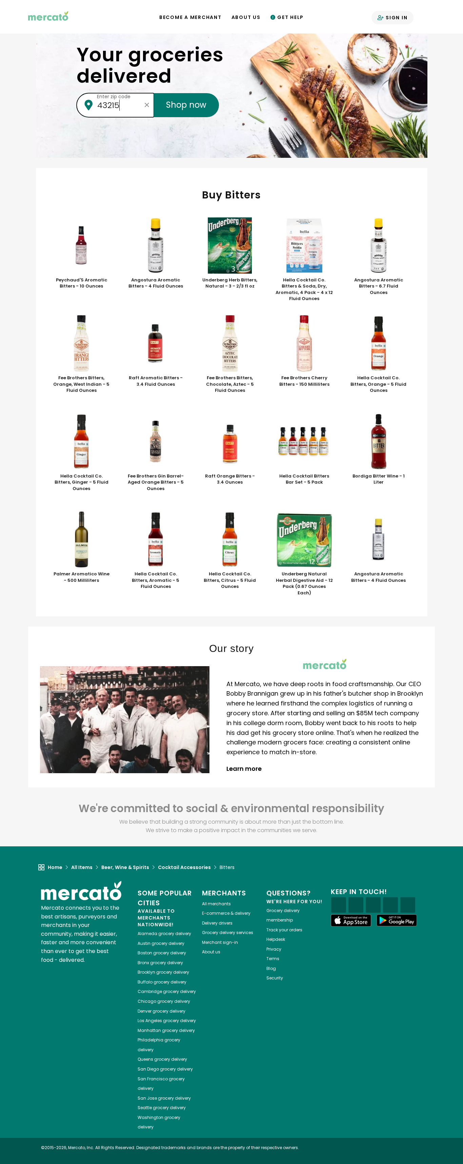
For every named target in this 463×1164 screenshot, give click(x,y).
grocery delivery (164, 933)
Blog (271, 968)
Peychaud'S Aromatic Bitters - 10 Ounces (81, 283)
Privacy (273, 949)
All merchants (216, 904)
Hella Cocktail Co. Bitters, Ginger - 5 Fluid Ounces (81, 482)
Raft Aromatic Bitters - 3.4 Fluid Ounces (156, 381)
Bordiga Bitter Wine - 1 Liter (379, 479)
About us (211, 952)
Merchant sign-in (220, 942)
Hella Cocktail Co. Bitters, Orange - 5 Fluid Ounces (378, 384)
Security (274, 978)
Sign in (395, 17)
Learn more (244, 768)
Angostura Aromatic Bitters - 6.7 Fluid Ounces (378, 286)
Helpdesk (275, 939)
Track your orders (284, 930)
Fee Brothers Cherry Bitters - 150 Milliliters (304, 381)
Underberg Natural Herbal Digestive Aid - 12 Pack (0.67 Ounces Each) (304, 583)
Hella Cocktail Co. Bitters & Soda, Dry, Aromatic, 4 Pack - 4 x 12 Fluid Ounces (304, 289)
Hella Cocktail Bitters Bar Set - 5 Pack (304, 479)
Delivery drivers (217, 923)
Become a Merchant (190, 17)
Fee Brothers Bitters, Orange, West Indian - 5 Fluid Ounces (81, 384)
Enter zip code (113, 96)
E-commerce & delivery (226, 913)
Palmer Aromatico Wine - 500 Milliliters (81, 577)
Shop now (186, 104)
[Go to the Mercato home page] (48, 15)
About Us (246, 17)
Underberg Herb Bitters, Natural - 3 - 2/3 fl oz (229, 283)
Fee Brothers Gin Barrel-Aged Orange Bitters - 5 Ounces (156, 482)
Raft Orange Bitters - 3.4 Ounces (230, 479)
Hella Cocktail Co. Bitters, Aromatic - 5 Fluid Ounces (155, 580)
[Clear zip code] (147, 105)
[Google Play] (397, 920)
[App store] (351, 920)
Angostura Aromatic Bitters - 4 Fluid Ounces (155, 283)
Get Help (290, 17)
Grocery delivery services (227, 932)
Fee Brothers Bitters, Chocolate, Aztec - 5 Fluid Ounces (230, 384)
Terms (272, 958)
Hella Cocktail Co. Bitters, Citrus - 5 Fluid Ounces (230, 580)
